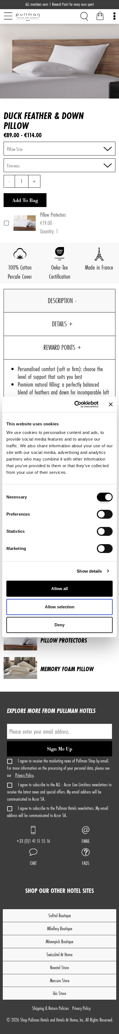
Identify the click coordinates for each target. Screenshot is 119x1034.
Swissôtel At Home (59, 954)
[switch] (105, 516)
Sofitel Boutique (59, 915)
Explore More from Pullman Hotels (51, 710)
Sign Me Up (59, 749)
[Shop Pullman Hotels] (37, 17)
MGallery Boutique (59, 928)
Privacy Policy (24, 775)
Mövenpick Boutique (59, 941)
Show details (89, 571)
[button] (33, 858)
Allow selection (59, 606)
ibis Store (59, 993)
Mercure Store (59, 980)
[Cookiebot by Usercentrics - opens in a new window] (75, 404)
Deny (59, 624)
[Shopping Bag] (100, 16)
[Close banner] (111, 404)
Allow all (59, 588)
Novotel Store (59, 967)
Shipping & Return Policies (50, 1008)
